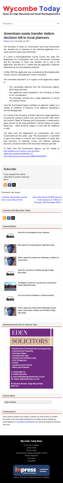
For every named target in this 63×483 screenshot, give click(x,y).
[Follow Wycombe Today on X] (14, 185)
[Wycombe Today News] (31, 15)
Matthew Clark (9, 41)
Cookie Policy (31, 448)
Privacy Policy (31, 450)
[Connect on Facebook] (9, 185)
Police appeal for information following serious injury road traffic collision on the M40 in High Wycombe (37, 310)
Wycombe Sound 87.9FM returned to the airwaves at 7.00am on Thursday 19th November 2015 (47, 200)
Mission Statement (31, 455)
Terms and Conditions (31, 445)
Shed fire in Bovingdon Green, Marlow (33, 233)
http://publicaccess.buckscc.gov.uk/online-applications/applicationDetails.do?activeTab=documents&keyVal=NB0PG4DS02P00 (25, 153)
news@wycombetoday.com (27, 422)
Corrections (31, 458)
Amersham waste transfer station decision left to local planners (29, 35)
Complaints (31, 461)
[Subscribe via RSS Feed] (5, 185)
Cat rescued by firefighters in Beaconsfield (36, 295)
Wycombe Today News (31, 441)
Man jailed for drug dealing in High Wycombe (36, 245)
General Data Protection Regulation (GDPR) (31, 453)
